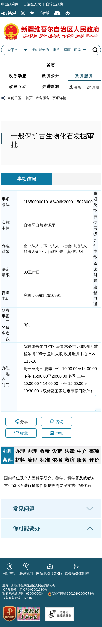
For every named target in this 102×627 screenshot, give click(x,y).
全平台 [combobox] (12, 50)
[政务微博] (68, 13)
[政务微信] (57, 13)
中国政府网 (10, 4)
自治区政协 (54, 4)
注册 (95, 87)
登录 (77, 87)
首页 (51, 65)
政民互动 (18, 86)
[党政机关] (9, 613)
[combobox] (25, 50)
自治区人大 (32, 4)
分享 (24, 422)
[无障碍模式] (32, 13)
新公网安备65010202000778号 (72, 593)
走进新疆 (51, 86)
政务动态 (18, 76)
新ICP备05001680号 (33, 589)
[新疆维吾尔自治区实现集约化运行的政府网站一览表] (28, 612)
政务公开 (51, 76)
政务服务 (84, 76)
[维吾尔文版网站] (8, 13)
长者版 (44, 13)
